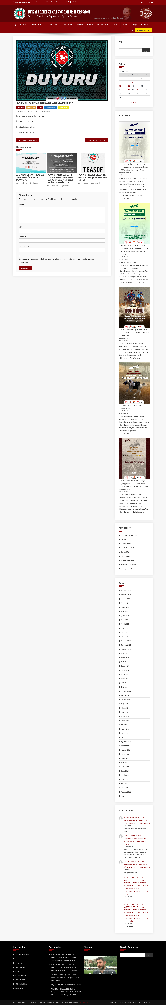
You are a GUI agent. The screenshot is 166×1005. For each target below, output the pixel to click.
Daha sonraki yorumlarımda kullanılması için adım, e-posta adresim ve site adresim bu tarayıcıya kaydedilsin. (57, 260)
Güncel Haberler (50, 107)
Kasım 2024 (125, 679)
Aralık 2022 (125, 775)
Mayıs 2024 (125, 704)
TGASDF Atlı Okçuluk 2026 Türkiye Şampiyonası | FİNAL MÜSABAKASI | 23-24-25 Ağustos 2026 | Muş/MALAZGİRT (135, 483)
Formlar (124, 25)
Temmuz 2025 (126, 645)
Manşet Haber (63, 107)
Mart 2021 (124, 796)
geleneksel (35, 183)
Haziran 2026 (126, 599)
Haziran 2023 (126, 750)
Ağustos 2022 (126, 792)
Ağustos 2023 (126, 742)
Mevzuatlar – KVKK (37, 25)
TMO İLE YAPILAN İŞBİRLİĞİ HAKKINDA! (97, 140)
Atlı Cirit (45, 2)
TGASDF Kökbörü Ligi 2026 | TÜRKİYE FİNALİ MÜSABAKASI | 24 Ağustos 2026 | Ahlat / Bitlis (135, 332)
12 (129, 86)
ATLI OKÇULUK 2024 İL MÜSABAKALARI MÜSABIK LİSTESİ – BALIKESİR (136, 918)
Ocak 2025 (125, 670)
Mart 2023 (124, 763)
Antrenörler (79, 25)
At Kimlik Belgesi (143, 30)
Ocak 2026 (125, 620)
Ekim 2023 (124, 733)
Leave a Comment (44, 111)
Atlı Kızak (66, 2)
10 (120, 86)
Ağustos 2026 (126, 590)
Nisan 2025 (125, 658)
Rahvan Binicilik (56, 2)
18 (124, 90)
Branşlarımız (53, 25)
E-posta (22, 237)
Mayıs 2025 (125, 653)
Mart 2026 (124, 611)
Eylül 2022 (124, 788)
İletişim (135, 25)
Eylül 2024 (124, 687)
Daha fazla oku (126, 198)
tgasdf (32, 111)
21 (138, 90)
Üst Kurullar (144, 25)
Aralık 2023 (125, 725)
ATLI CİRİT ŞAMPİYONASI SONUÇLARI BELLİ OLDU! (29, 140)
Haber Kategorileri (102, 25)
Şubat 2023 (125, 767)
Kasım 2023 (125, 729)
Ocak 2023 (125, 771)
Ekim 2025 (124, 632)
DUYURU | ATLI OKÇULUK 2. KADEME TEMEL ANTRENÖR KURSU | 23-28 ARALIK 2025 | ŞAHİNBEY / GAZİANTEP (60, 178)
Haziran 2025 (126, 649)
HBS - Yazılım (84, 1002)
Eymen (126, 836)
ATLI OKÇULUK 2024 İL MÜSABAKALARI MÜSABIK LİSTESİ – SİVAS (136, 891)
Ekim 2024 (124, 683)
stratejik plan (125, 569)
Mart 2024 (124, 712)
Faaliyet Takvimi (67, 25)
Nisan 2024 (125, 708)
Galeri (115, 25)
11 (124, 86)
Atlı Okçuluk (37, 2)
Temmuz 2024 (126, 695)
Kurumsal (23, 25)
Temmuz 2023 (126, 746)
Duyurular (21, 107)
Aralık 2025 (125, 624)
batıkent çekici (129, 818)
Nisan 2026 (125, 607)
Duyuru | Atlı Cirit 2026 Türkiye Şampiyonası (131, 406)
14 (138, 86)
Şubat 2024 (125, 716)
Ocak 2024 (125, 721)
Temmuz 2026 (126, 595)
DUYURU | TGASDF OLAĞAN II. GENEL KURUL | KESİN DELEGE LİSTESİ (92, 177)
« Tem (133, 102)
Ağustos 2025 (126, 641)
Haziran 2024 (126, 700)
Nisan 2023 (125, 758)
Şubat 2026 (125, 616)
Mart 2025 (124, 662)
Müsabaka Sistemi (127, 565)
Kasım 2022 (125, 779)
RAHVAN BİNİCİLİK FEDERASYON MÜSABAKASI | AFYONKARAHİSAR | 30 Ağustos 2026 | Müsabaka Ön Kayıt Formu (134, 250)
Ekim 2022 (124, 784)
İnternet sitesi (24, 246)
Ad (20, 227)
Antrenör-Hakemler (127, 535)
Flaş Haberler (31, 107)
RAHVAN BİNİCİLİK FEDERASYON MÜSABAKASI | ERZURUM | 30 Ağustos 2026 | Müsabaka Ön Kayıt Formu (134, 167)
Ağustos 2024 (126, 691)
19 (129, 90)
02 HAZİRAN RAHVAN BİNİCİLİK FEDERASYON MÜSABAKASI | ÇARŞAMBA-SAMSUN (137, 820)
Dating (123, 539)
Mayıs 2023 (125, 754)
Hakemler (90, 25)
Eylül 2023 (124, 737)
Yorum (22, 205)
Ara (120, 42)
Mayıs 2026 (125, 603)
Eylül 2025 (124, 637)
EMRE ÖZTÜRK (129, 862)
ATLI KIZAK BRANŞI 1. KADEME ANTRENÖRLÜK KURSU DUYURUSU (30, 177)
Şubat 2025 (125, 666)
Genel (40, 107)
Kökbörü (74, 2)
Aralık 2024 (125, 674)
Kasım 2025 (125, 628)
